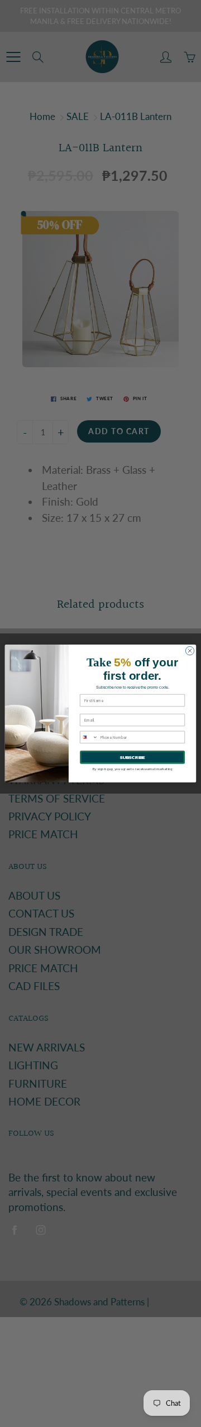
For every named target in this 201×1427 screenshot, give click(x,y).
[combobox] (89, 737)
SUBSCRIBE (132, 757)
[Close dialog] (189, 650)
